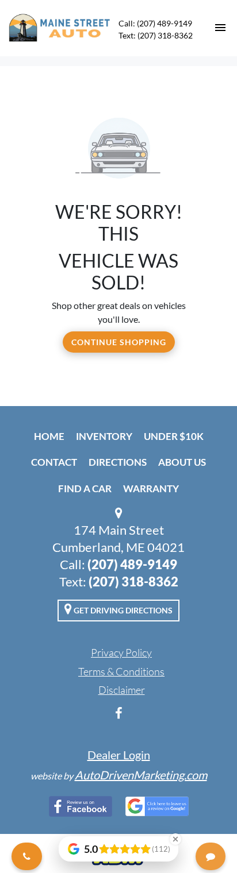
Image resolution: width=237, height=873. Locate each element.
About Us (182, 462)
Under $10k (174, 436)
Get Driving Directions (122, 610)
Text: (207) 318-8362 (155, 35)
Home (49, 436)
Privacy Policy (121, 652)
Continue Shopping (118, 342)
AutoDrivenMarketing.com (141, 775)
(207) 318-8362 (133, 581)
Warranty (151, 488)
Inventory (104, 436)
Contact (54, 462)
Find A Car (85, 488)
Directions (118, 462)
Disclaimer (121, 689)
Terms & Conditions (121, 671)
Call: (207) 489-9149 (155, 23)
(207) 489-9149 (132, 564)
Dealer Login (118, 755)
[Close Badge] (175, 839)
